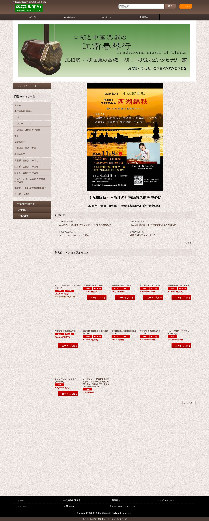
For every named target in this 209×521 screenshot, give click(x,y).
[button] (178, 17)
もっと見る (187, 243)
